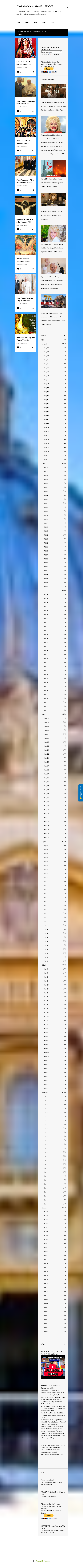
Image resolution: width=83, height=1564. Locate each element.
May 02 (46, 834)
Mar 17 (46, 1025)
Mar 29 (46, 977)
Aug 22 (46, 376)
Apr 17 (46, 897)
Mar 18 (46, 1021)
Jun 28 (46, 603)
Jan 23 (46, 1244)
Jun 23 (46, 623)
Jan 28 (46, 1224)
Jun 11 (46, 670)
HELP (18, 23)
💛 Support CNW (81, 792)
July (43, 463)
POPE (35, 23)
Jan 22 (46, 1248)
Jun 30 (46, 595)
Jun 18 (46, 642)
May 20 (46, 762)
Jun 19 (46, 638)
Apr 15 (46, 905)
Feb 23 (46, 1116)
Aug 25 (46, 364)
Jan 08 (46, 1303)
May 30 (46, 722)
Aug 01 (46, 459)
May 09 (46, 806)
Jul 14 (46, 535)
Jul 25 (46, 491)
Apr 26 (46, 861)
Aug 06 (46, 439)
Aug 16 (46, 400)
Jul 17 (46, 523)
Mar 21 (46, 1009)
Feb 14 (46, 1152)
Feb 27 (46, 1100)
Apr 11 (46, 921)
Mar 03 (46, 1080)
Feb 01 (46, 1204)
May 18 (46, 770)
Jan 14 (46, 1280)
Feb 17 (46, 1140)
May (43, 714)
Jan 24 (46, 1240)
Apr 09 (46, 929)
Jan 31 (46, 1212)
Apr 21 (46, 881)
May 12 (46, 794)
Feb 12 (46, 1160)
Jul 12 (46, 543)
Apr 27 (46, 857)
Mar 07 (46, 1065)
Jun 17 (46, 646)
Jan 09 (46, 1299)
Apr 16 (46, 901)
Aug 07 (46, 435)
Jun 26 (46, 611)
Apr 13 (46, 913)
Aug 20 (46, 384)
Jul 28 (46, 479)
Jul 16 (46, 527)
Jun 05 (46, 694)
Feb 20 (46, 1128)
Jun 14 (46, 658)
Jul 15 (46, 531)
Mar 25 (46, 993)
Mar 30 (46, 973)
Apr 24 (46, 869)
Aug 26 (46, 360)
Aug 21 (46, 380)
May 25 (46, 742)
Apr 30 (46, 846)
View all (20, 34)
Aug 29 (46, 348)
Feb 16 (46, 1144)
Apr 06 (46, 941)
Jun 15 (46, 654)
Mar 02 (46, 1084)
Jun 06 (46, 690)
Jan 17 (46, 1268)
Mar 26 (46, 989)
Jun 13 (46, 662)
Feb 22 (46, 1120)
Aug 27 (46, 356)
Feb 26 (46, 1104)
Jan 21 (46, 1252)
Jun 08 (46, 682)
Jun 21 (46, 631)
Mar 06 (46, 1068)
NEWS (44, 23)
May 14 (46, 786)
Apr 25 (46, 865)
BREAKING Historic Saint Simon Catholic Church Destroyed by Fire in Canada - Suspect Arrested (52, 182)
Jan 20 (46, 1256)
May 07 (46, 814)
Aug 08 (46, 431)
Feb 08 (46, 1176)
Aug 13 (46, 412)
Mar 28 (46, 981)
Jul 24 (46, 495)
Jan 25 (46, 1236)
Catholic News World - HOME (35, 6)
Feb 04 (46, 1192)
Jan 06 (46, 1311)
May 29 (46, 726)
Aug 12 (46, 416)
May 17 (46, 774)
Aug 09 (46, 427)
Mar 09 (46, 1057)
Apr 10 (46, 925)
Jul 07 (46, 563)
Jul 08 (46, 559)
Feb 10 (46, 1168)
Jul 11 (46, 547)
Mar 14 (46, 1037)
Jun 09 (46, 678)
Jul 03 (46, 579)
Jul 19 (46, 515)
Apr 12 (46, 917)
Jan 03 (46, 1323)
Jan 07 (46, 1307)
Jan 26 (46, 1232)
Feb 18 (46, 1136)
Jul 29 (46, 475)
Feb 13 (46, 1156)
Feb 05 (46, 1188)
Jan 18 (46, 1264)
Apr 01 (46, 961)
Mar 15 (46, 1033)
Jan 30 (46, 1216)
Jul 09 (46, 555)
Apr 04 (46, 949)
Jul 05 (46, 571)
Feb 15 (46, 1148)
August (44, 344)
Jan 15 (46, 1276)
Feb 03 (46, 1196)
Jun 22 (46, 627)
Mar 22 (46, 1005)
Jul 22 (46, 503)
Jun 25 (46, 615)
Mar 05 (46, 1072)
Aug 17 (46, 396)
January (44, 1208)
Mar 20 (46, 1013)
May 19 (46, 766)
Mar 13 (46, 1041)
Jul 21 (46, 507)
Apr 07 (46, 937)
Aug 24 (46, 368)
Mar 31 (46, 969)
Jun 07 (46, 686)
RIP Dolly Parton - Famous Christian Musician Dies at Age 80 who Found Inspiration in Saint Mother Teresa (52, 248)
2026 (42, 340)
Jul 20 (46, 511)
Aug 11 (46, 419)
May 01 (46, 838)
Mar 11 (46, 1049)
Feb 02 (46, 1200)
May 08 (46, 810)
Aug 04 (46, 447)
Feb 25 (46, 1108)
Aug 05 (46, 443)
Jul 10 (46, 551)
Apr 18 (46, 893)
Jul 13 (46, 539)
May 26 (46, 738)
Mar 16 (46, 1029)
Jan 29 (46, 1220)
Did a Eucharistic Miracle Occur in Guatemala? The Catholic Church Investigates (51, 215)
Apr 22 (46, 877)
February (45, 1092)
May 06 (46, 818)
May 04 (46, 826)
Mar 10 (46, 1053)
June (43, 591)
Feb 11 (46, 1164)
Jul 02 (46, 583)
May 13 (46, 790)
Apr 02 (46, 957)
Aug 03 (46, 451)
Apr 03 (46, 953)
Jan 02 (46, 1327)
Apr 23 (46, 873)
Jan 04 (46, 1319)
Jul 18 (46, 519)
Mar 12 (46, 1045)
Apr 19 (46, 889)
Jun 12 (46, 666)
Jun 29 (46, 599)
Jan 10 (46, 1295)
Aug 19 (46, 388)
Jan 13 (46, 1283)
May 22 (46, 754)
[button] (33, 72)
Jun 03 (46, 702)
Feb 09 (46, 1172)
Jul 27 (46, 483)
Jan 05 (46, 1315)
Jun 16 (46, 650)
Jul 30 (46, 471)
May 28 (46, 730)
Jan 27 (46, 1228)
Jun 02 (46, 706)
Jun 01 (46, 710)
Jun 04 (46, 698)
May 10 (46, 802)
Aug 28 (46, 352)
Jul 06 (46, 567)
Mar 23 (46, 1001)
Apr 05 (46, 945)
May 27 (46, 734)
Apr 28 (46, 853)
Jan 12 (46, 1287)
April (44, 842)
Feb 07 (46, 1180)
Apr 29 (46, 850)
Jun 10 (46, 674)
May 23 (46, 750)
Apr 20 (46, 885)
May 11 (46, 798)
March (44, 965)
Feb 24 (46, 1112)
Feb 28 (46, 1096)
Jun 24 (46, 619)
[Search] (67, 6)
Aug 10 (46, 423)
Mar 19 (46, 1017)
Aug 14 (46, 408)
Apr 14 (46, 909)
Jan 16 (46, 1272)
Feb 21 (46, 1124)
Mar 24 (46, 997)
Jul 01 (46, 587)
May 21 (46, 758)
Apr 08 (46, 933)
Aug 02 (46, 455)
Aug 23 (46, 372)
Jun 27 (46, 607)
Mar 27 (46, 985)
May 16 (46, 778)
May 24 (46, 746)
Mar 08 (46, 1061)
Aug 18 (46, 392)
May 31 (46, 718)
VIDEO (27, 23)
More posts (26, 358)
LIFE (52, 23)
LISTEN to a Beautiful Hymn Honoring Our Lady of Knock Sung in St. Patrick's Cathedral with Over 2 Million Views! (53, 106)
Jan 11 (46, 1291)
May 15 (46, 782)
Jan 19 (46, 1260)
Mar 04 (46, 1076)
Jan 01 (46, 1331)
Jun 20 (46, 634)
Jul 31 (46, 467)
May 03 (46, 830)
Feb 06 (46, 1184)
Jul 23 (46, 499)
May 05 (46, 822)
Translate (56, 54)
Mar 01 (46, 1088)
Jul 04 (46, 575)
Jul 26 (46, 487)
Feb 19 (46, 1132)
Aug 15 (46, 404)
